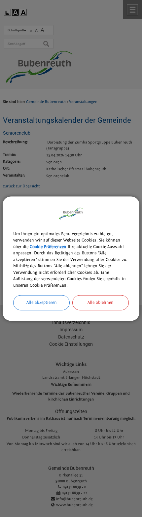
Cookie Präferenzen (48, 246)
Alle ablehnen (101, 302)
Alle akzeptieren (41, 302)
